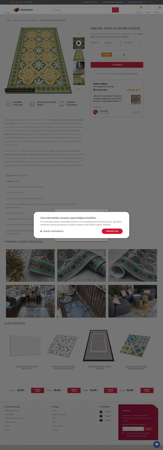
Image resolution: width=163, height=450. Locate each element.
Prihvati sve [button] (112, 231)
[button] (52, 231)
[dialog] (81, 225)
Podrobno (107, 224)
